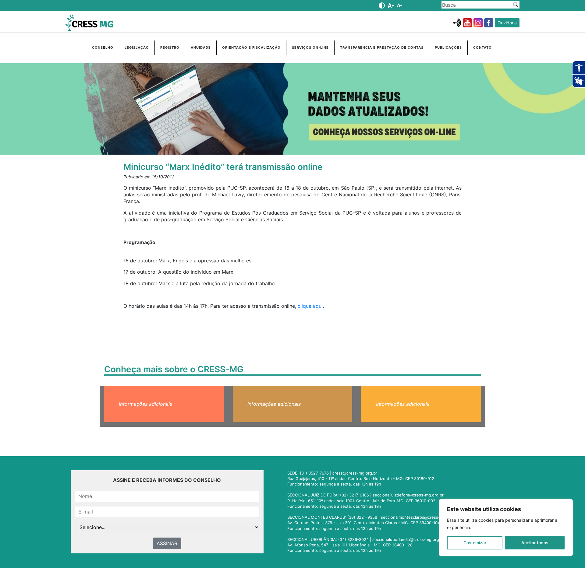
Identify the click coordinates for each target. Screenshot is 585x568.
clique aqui (310, 306)
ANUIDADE (201, 47)
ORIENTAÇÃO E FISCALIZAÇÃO (251, 47)
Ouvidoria (507, 22)
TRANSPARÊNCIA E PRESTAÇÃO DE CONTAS (382, 47)
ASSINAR (167, 543)
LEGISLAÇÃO (137, 47)
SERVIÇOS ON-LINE (310, 47)
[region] (506, 527)
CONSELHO (102, 47)
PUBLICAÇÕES (448, 47)
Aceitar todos (534, 542)
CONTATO (482, 47)
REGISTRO (169, 47)
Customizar (474, 542)
